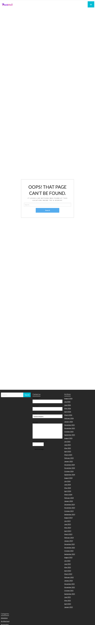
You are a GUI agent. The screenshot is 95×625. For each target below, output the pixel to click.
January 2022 (68, 580)
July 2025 (67, 441)
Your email (36, 406)
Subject (35, 413)
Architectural (5, 621)
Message (35, 422)
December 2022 (69, 544)
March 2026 (68, 415)
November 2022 (69, 547)
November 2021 (69, 587)
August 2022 (68, 557)
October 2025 (68, 431)
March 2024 (68, 494)
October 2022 (68, 551)
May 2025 (67, 448)
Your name (36, 398)
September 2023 (69, 514)
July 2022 (67, 561)
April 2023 (67, 531)
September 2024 (69, 474)
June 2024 (67, 484)
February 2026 (69, 418)
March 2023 (68, 534)
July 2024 (67, 481)
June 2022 (67, 564)
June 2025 (67, 445)
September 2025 (69, 435)
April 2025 (67, 451)
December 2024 (69, 465)
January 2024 (68, 501)
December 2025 (69, 425)
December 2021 (69, 584)
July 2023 (67, 521)
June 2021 (67, 597)
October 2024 (68, 471)
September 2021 (69, 594)
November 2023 (69, 508)
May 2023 (67, 527)
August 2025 (68, 438)
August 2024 (68, 478)
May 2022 (67, 567)
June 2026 (67, 405)
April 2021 (67, 604)
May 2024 (67, 488)
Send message (39, 449)
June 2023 (67, 524)
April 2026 (67, 412)
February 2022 (69, 577)
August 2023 (68, 518)
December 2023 (69, 504)
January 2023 (68, 541)
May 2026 (67, 408)
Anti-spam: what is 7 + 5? (40, 441)
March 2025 (68, 455)
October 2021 (68, 590)
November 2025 (69, 428)
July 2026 (67, 402)
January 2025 (68, 461)
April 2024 (67, 491)
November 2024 (69, 468)
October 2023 (68, 511)
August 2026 (68, 398)
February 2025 (69, 458)
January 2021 (68, 607)
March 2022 (68, 574)
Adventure (4, 618)
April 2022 (67, 571)
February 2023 (69, 537)
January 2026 (68, 421)
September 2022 (69, 554)
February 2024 (69, 498)
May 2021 (67, 600)
